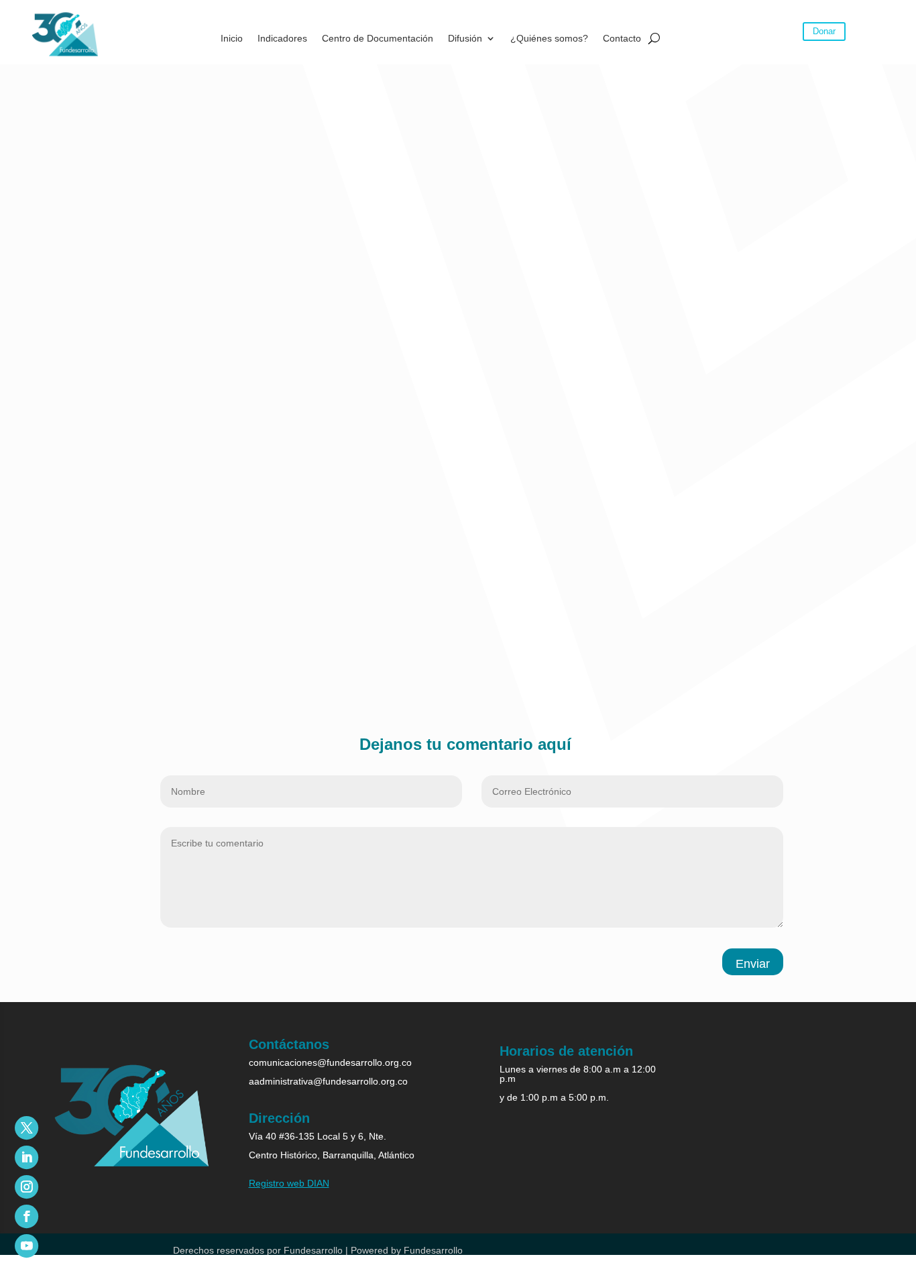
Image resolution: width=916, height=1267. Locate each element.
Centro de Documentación (377, 39)
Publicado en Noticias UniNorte (146, 480)
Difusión (465, 39)
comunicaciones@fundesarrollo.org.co (330, 1062)
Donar (824, 31)
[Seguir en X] (26, 1128)
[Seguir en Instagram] (26, 1187)
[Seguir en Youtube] (26, 1246)
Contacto (622, 39)
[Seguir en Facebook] (26, 1216)
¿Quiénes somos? (549, 39)
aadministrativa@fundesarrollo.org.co (328, 1081)
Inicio (232, 39)
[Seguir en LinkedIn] (26, 1157)
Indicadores (282, 39)
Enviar (753, 964)
